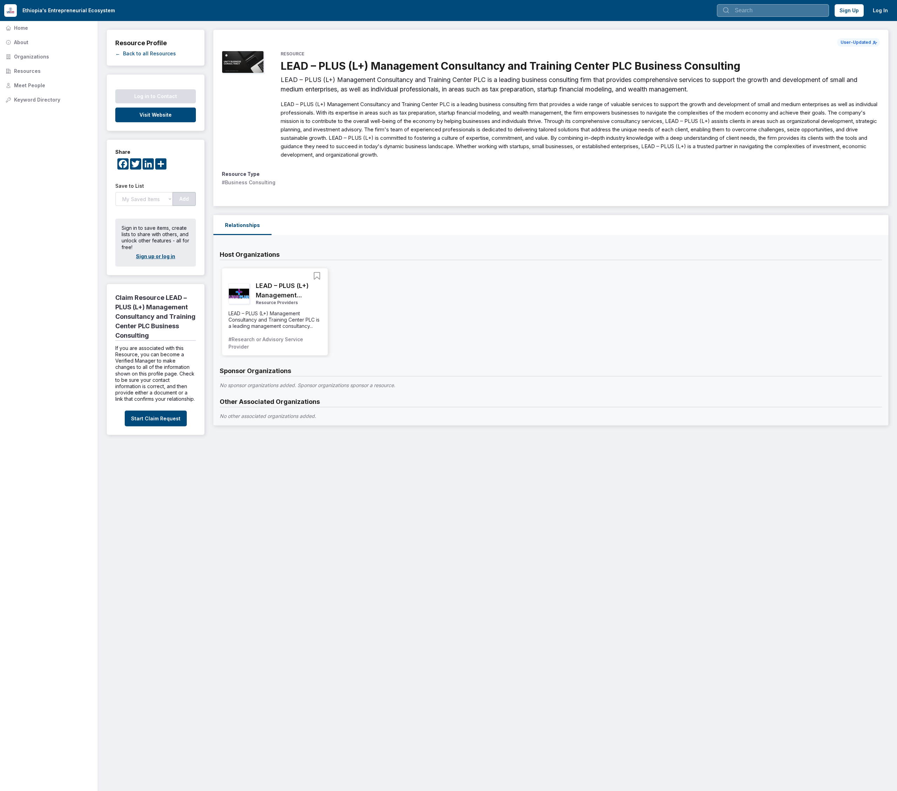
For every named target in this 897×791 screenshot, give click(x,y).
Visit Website (155, 115)
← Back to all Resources (145, 53)
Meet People (24, 85)
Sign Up (849, 10)
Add (184, 199)
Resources (22, 71)
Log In (880, 10)
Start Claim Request (155, 418)
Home (16, 28)
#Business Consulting (248, 182)
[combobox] (773, 10)
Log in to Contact (155, 96)
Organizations (26, 57)
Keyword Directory (32, 100)
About (16, 42)
